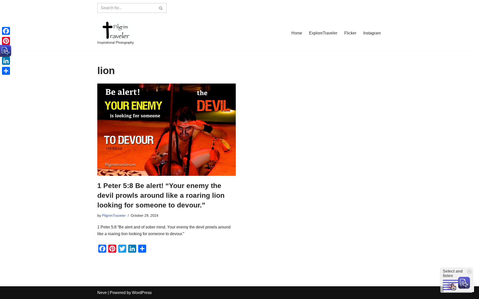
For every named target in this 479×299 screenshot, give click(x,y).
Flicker (350, 33)
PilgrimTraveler (114, 215)
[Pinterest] (6, 41)
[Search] (161, 8)
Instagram (372, 33)
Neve (102, 293)
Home (296, 33)
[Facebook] (6, 31)
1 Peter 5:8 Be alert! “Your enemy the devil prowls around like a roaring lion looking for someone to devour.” (161, 195)
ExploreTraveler (323, 33)
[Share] (6, 71)
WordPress (142, 293)
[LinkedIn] (6, 61)
